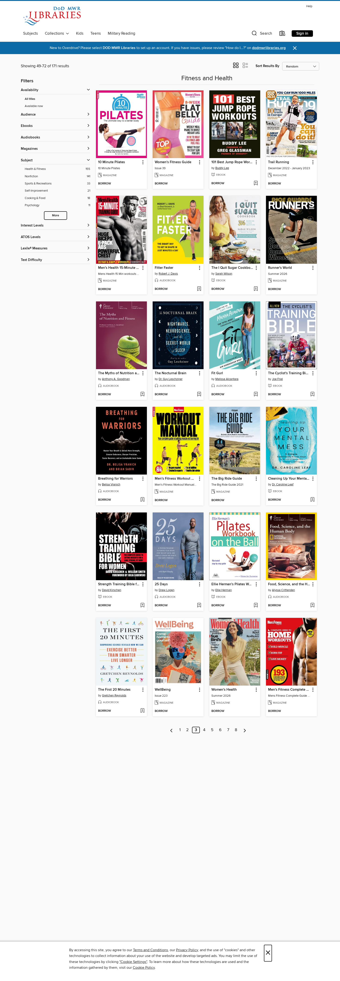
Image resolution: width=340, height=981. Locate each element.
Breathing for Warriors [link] (115, 479)
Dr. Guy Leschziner (170, 379)
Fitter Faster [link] (164, 268)
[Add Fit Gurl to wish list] (256, 395)
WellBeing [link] (163, 690)
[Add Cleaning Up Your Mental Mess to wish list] (312, 500)
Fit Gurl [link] (217, 373)
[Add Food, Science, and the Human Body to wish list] (312, 606)
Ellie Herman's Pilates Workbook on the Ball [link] (232, 584)
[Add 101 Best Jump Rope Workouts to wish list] (256, 184)
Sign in (302, 33)
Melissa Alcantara (226, 379)
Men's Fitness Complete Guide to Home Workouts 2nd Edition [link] (289, 690)
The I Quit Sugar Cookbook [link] (232, 268)
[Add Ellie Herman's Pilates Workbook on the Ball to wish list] (256, 606)
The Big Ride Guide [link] (226, 479)
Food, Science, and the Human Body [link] (289, 584)
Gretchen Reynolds (114, 695)
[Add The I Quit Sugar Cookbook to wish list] (256, 289)
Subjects (30, 33)
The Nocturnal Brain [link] (170, 373)
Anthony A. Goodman (116, 379)
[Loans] (282, 34)
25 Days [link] (161, 584)
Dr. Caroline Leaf (283, 484)
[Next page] (244, 730)
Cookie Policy (144, 967)
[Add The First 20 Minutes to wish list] (142, 711)
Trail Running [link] (278, 162)
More (55, 216)
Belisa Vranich (111, 484)
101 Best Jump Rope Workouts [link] (232, 162)
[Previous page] (171, 730)
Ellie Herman (223, 590)
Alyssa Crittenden (283, 590)
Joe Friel (277, 379)
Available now (34, 106)
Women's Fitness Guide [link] (173, 162)
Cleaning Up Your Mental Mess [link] (289, 479)
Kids (79, 33)
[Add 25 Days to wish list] (199, 606)
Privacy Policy (187, 950)
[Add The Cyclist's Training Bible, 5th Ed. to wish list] (312, 395)
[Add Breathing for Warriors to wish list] (142, 500)
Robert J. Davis (168, 274)
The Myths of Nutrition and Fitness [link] (119, 373)
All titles (30, 99)
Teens (95, 33)
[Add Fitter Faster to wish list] (199, 289)
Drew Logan (166, 590)
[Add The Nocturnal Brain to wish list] (199, 395)
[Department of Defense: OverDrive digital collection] (52, 15)
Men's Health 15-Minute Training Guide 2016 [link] (119, 268)
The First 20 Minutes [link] (114, 690)
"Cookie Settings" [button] (133, 962)
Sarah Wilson (223, 274)
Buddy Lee (222, 168)
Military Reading (121, 33)
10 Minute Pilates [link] (111, 162)
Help (309, 6)
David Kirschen (111, 590)
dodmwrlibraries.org (269, 48)
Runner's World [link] (280, 268)
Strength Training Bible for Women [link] (119, 584)
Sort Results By (267, 66)
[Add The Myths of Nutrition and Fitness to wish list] (142, 395)
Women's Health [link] (224, 690)
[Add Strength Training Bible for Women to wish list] (142, 606)
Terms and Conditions (150, 950)
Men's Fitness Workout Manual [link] (176, 479)
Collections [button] (55, 33)
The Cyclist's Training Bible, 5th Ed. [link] (289, 373)
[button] (261, 34)
